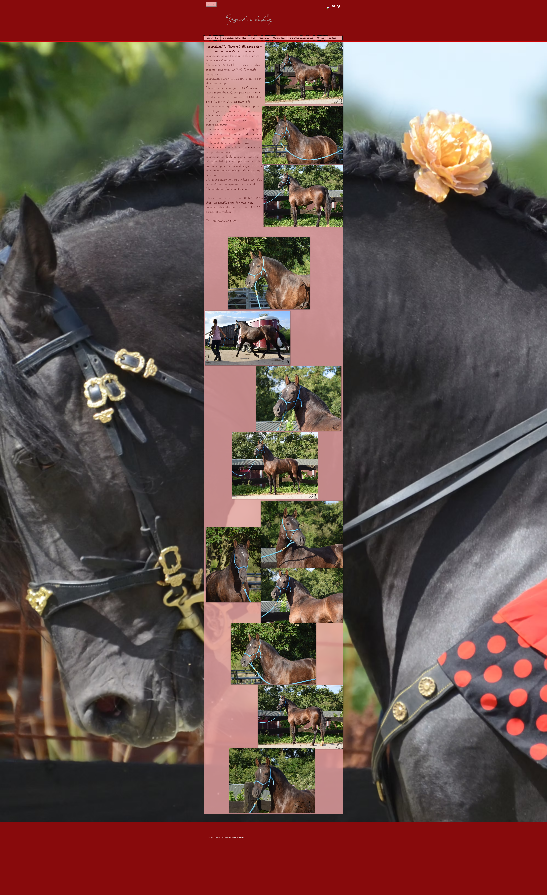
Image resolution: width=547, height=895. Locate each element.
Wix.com (240, 837)
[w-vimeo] (338, 6)
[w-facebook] (328, 8)
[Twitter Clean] (333, 6)
